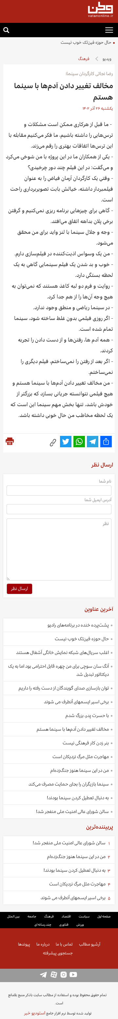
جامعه (32, 916)
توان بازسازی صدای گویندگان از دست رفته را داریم (64, 688)
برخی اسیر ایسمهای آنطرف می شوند (76, 702)
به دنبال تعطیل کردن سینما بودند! (78, 798)
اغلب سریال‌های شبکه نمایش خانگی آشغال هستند (62, 652)
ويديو (107, 59)
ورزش (80, 924)
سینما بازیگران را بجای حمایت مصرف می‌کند (69, 784)
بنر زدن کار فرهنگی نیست (86, 743)
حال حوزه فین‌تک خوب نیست (86, 42)
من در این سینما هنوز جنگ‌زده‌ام (79, 770)
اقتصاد (66, 916)
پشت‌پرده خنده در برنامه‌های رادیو (78, 625)
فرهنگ (83, 59)
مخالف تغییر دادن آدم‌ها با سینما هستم (73, 729)
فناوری (64, 924)
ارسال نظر (19, 588)
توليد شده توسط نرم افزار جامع (57, 1013)
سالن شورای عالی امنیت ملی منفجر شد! (72, 811)
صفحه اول (104, 916)
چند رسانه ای (42, 924)
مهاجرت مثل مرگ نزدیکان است (80, 756)
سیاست (84, 916)
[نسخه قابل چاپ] (10, 442)
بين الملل (13, 916)
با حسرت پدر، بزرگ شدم (87, 715)
